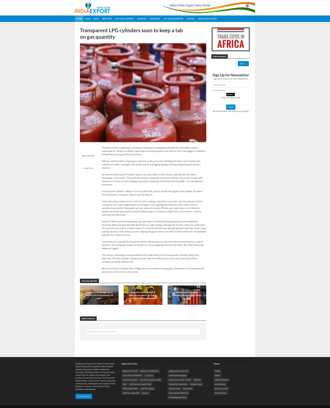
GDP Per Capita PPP (131, 393)
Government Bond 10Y (178, 371)
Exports (145, 393)
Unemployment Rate (178, 397)
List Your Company (124, 18)
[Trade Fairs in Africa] (230, 39)
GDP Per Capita (147, 388)
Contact (191, 18)
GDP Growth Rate (130, 388)
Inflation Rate (196, 384)
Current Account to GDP (150, 380)
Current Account (130, 380)
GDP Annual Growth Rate (140, 384)
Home (79, 18)
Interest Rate (174, 388)
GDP (124, 384)
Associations (220, 384)
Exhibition (155, 18)
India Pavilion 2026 (207, 18)
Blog (96, 18)
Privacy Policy (220, 393)
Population (187, 388)
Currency (149, 375)
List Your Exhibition (173, 18)
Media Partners (221, 380)
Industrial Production (178, 384)
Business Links (221, 388)
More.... (243, 63)
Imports (197, 380)
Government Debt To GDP (180, 380)
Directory (107, 18)
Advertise (142, 18)
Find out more (83, 396)
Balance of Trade (130, 371)
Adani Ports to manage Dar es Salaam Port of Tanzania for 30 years (99, 295)
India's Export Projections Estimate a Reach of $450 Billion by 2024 (186, 295)
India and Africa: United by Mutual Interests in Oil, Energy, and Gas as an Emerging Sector (143, 295)
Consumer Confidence (132, 375)
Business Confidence (149, 371)
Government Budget (177, 375)
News (87, 18)
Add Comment (88, 155)
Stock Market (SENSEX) (178, 393)
